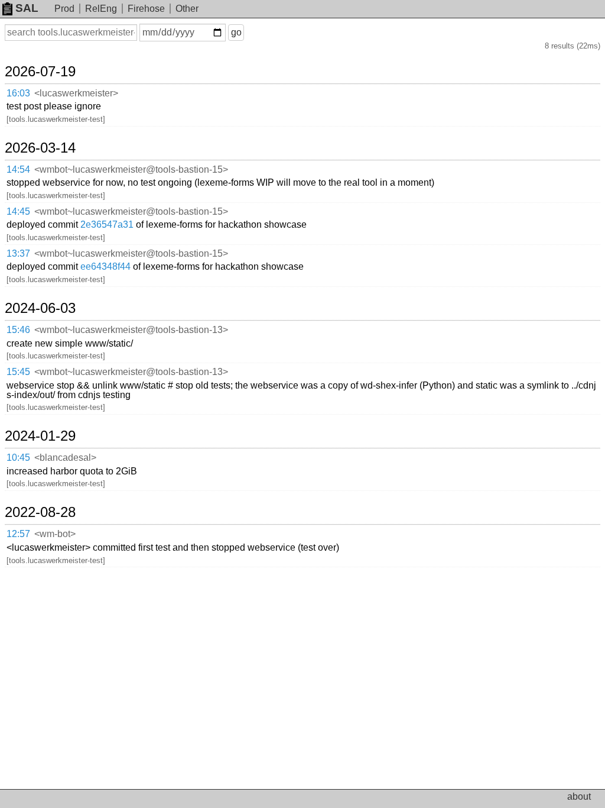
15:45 (18, 372)
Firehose (146, 9)
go (236, 32)
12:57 (18, 534)
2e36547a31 (107, 224)
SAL (26, 8)
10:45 (18, 458)
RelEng (101, 9)
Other (187, 9)
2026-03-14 (40, 148)
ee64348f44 (105, 266)
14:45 (18, 211)
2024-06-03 (40, 308)
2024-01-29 (40, 436)
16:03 (18, 93)
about (579, 796)
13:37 (18, 253)
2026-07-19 (40, 71)
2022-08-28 (40, 512)
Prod (64, 9)
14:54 (18, 169)
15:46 (18, 330)
